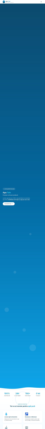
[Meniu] (41, 2)
